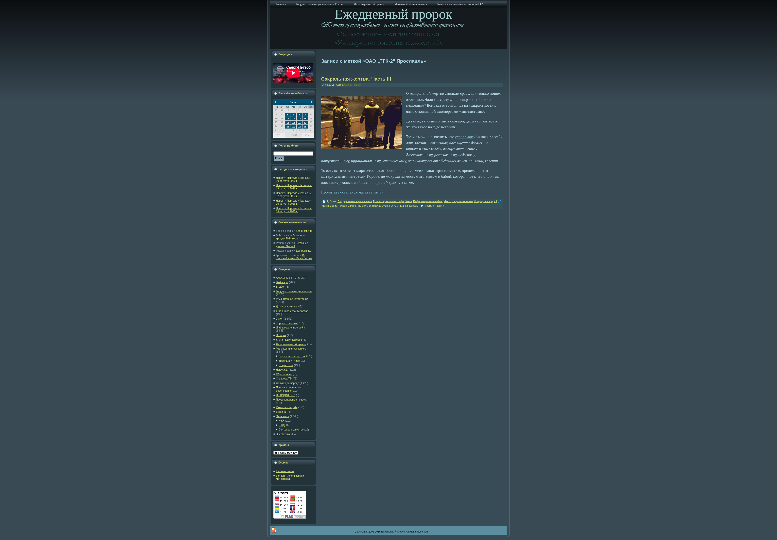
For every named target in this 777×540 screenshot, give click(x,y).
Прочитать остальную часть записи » (352, 192)
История (281, 335)
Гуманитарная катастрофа (292, 298)
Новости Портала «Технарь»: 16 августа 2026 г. (294, 202)
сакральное (464, 136)
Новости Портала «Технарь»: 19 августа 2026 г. (294, 179)
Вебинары (282, 282)
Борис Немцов (338, 205)
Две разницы (303, 250)
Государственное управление (294, 291)
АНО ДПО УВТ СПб (288, 277)
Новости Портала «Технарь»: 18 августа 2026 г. (294, 187)
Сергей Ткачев (352, 84)
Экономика (282, 416)
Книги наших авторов (289, 339)
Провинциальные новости (291, 399)
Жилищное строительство (292, 311)
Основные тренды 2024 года (290, 237)
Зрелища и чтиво (289, 360)
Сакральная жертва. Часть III (356, 79)
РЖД (282, 425)
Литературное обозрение (291, 344)
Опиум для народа (287, 383)
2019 (279, 135)
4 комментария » (434, 205)
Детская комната (286, 306)
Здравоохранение (287, 323)
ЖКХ (281, 420)
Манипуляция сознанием (291, 348)
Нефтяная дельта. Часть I (292, 244)
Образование (284, 374)
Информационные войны (291, 327)
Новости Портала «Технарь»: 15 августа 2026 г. (294, 210)
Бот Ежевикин (304, 230)
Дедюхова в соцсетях (292, 356)
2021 (308, 135)
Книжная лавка (285, 471)
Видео (280, 286)
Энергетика (283, 434)
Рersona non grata (286, 407)
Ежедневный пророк (393, 531)
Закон (279, 318)
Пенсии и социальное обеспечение (289, 389)
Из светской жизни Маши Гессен (294, 257)
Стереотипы (286, 365)
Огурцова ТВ (284, 378)
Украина (281, 411)
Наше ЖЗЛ (282, 369)
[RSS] (273, 530)
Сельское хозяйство (291, 429)
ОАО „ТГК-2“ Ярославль (404, 205)
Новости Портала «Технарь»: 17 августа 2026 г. (294, 194)
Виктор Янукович (357, 205)
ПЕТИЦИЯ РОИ (285, 395)
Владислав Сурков (379, 205)
